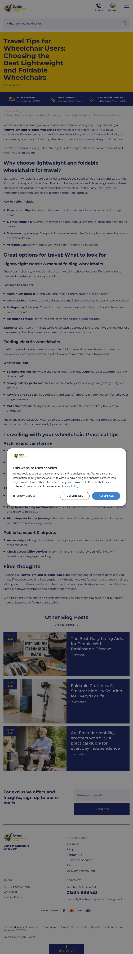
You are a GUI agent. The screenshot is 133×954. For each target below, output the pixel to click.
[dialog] (66, 477)
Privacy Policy (70, 486)
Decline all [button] (75, 495)
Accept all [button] (106, 495)
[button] (24, 496)
